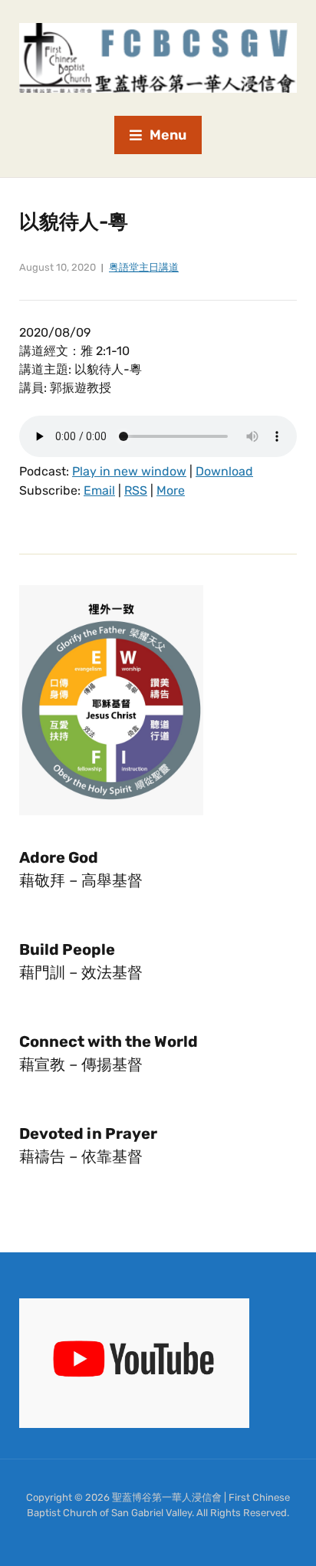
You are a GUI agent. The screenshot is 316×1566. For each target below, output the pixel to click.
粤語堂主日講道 (144, 267)
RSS (135, 490)
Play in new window (129, 471)
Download (224, 471)
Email (99, 490)
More (170, 490)
